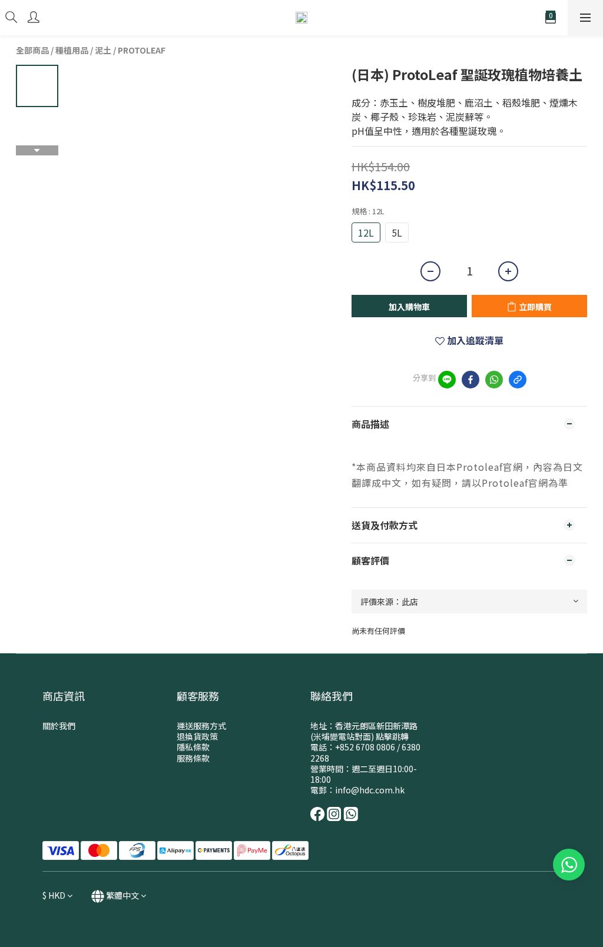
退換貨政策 (197, 736)
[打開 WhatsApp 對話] (569, 864)
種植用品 (71, 50)
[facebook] (470, 379)
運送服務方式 (201, 726)
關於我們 (58, 726)
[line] (447, 379)
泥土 (103, 50)
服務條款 (193, 758)
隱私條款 (193, 747)
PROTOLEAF (141, 50)
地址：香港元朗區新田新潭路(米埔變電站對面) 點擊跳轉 (364, 731)
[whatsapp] (494, 379)
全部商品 (32, 50)
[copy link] (517, 379)
